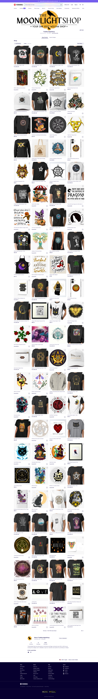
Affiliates (35, 671)
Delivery (49, 666)
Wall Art (43, 8)
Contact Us (50, 677)
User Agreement (23, 686)
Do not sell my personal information (38, 686)
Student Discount (23, 673)
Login (21, 675)
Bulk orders (22, 678)
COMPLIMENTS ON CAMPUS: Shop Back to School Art (49, 1)
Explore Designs (52, 37)
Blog (21, 671)
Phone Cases (36, 8)
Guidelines (50, 671)
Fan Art (21, 668)
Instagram (67, 666)
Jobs (34, 675)
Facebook (67, 668)
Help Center (50, 670)
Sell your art (35, 673)
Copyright (50, 675)
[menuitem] (15, 8)
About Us (35, 666)
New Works (22, 670)
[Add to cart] (29, 90)
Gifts (83, 8)
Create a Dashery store (37, 678)
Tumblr (66, 671)
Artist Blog (35, 677)
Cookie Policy (46, 686)
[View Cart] (83, 4)
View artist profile (55, 33)
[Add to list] (29, 47)
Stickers (29, 8)
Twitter (66, 670)
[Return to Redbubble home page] (18, 5)
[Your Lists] (80, 4)
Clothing (22, 8)
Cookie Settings (51, 678)
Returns (49, 668)
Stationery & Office (75, 8)
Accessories (67, 8)
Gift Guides (22, 666)
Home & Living (51, 8)
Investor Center (36, 668)
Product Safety (51, 673)
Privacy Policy (28, 686)
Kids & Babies (59, 8)
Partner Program (36, 670)
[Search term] (61, 5)
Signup (21, 677)
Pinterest (66, 673)
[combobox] (43, 4)
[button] (49, 1)
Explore (15, 8)
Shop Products (45, 37)
